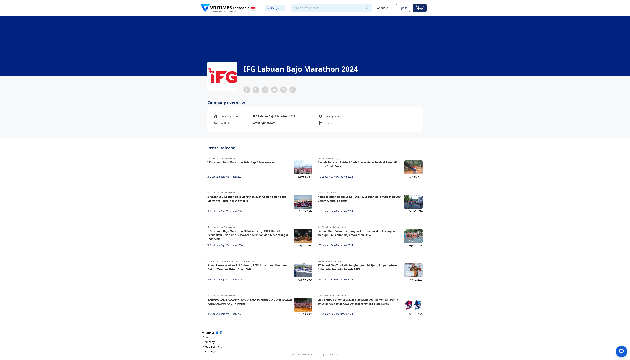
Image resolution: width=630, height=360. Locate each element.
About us (382, 8)
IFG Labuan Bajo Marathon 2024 (225, 176)
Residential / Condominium (330, 261)
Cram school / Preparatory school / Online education (231, 261)
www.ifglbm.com (264, 123)
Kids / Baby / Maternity (328, 158)
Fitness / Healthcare (327, 192)
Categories (277, 7)
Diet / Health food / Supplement (221, 158)
